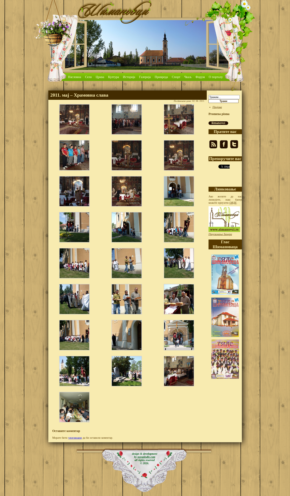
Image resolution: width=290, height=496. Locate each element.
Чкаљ (188, 77)
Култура (113, 77)
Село (88, 77)
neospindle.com (146, 456)
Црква (100, 77)
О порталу (216, 77)
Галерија (145, 77)
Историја (129, 77)
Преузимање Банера (220, 234)
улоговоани (75, 437)
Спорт (176, 77)
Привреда (161, 77)
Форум (200, 77)
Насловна (74, 77)
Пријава (217, 107)
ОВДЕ (233, 202)
